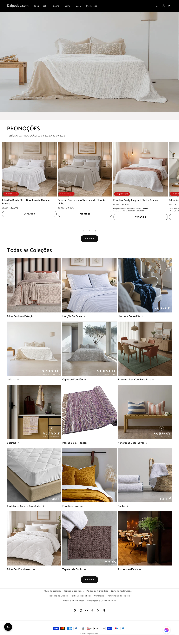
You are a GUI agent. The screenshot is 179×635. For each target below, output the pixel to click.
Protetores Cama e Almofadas (24, 506)
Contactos (99, 596)
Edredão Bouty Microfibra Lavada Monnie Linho (81, 202)
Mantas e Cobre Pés (129, 316)
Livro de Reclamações (122, 591)
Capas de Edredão (72, 379)
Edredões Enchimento (19, 569)
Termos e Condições (74, 591)
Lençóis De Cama (72, 316)
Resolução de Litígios (57, 596)
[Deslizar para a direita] (96, 231)
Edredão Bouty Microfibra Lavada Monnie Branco (26, 202)
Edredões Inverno (72, 506)
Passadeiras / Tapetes (75, 443)
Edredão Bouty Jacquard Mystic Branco (135, 200)
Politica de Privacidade (97, 591)
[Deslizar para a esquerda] (83, 231)
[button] (46, 6)
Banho (121, 506)
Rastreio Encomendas (73, 601)
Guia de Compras (52, 591)
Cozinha (11, 443)
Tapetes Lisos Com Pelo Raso (134, 379)
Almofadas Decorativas (131, 443)
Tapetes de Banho (72, 569)
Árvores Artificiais (128, 569)
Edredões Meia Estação (20, 316)
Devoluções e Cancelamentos (101, 601)
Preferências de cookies (118, 596)
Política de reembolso (81, 596)
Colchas (11, 379)
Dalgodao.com (92, 633)
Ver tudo (89, 238)
